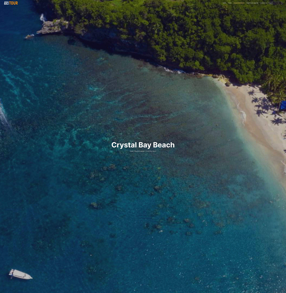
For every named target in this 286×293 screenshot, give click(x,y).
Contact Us (263, 3)
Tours (230, 3)
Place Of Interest (239, 3)
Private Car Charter (252, 3)
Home (224, 3)
